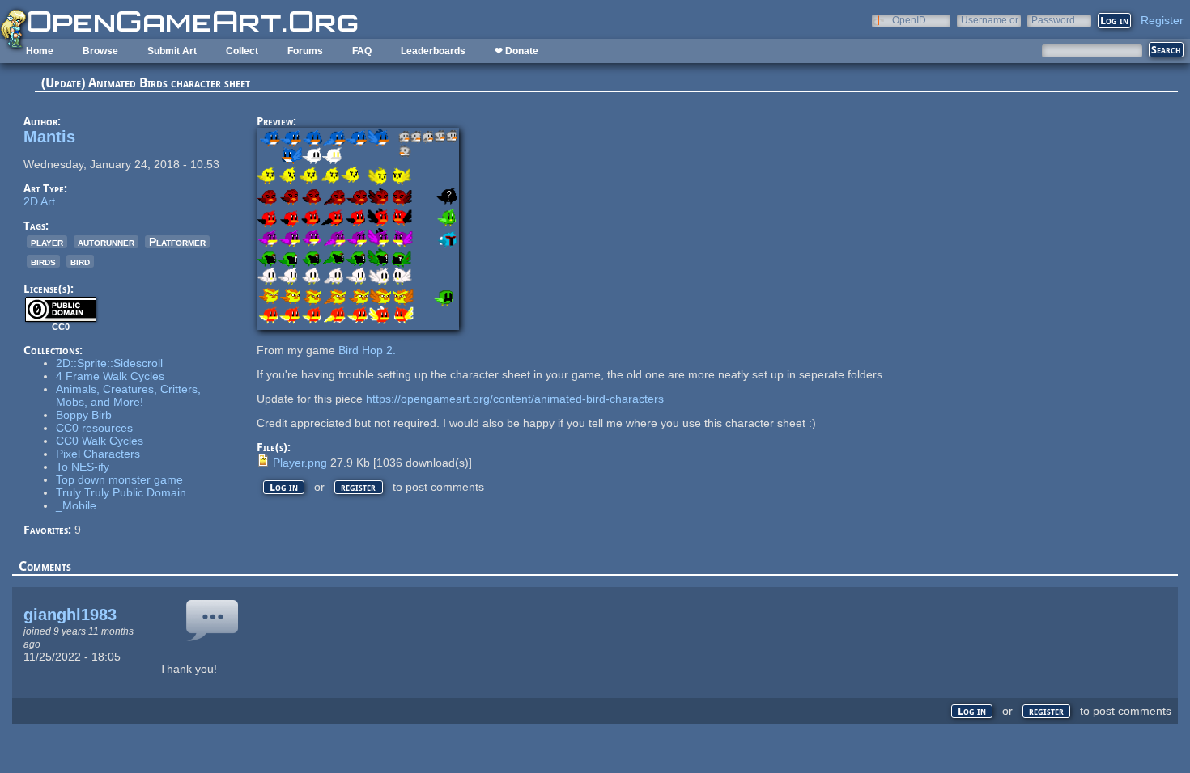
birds (43, 261)
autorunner (106, 241)
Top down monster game (119, 479)
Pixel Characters (98, 453)
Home (39, 51)
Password (1053, 20)
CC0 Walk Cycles (99, 440)
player (47, 241)
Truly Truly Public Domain (121, 492)
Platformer (177, 241)
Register (1162, 20)
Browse (100, 51)
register (358, 487)
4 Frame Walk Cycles (110, 376)
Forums (305, 51)
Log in (284, 487)
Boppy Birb (84, 414)
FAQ (362, 51)
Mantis (49, 137)
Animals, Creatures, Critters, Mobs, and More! (128, 395)
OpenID (909, 20)
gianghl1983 (70, 614)
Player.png (300, 462)
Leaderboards (433, 51)
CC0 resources (94, 427)
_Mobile (76, 505)
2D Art (39, 201)
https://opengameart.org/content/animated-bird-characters (515, 398)
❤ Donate (516, 51)
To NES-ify (82, 466)
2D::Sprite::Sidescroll (109, 363)
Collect (242, 51)
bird (80, 261)
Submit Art (172, 51)
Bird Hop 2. (367, 350)
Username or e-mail (989, 20)
